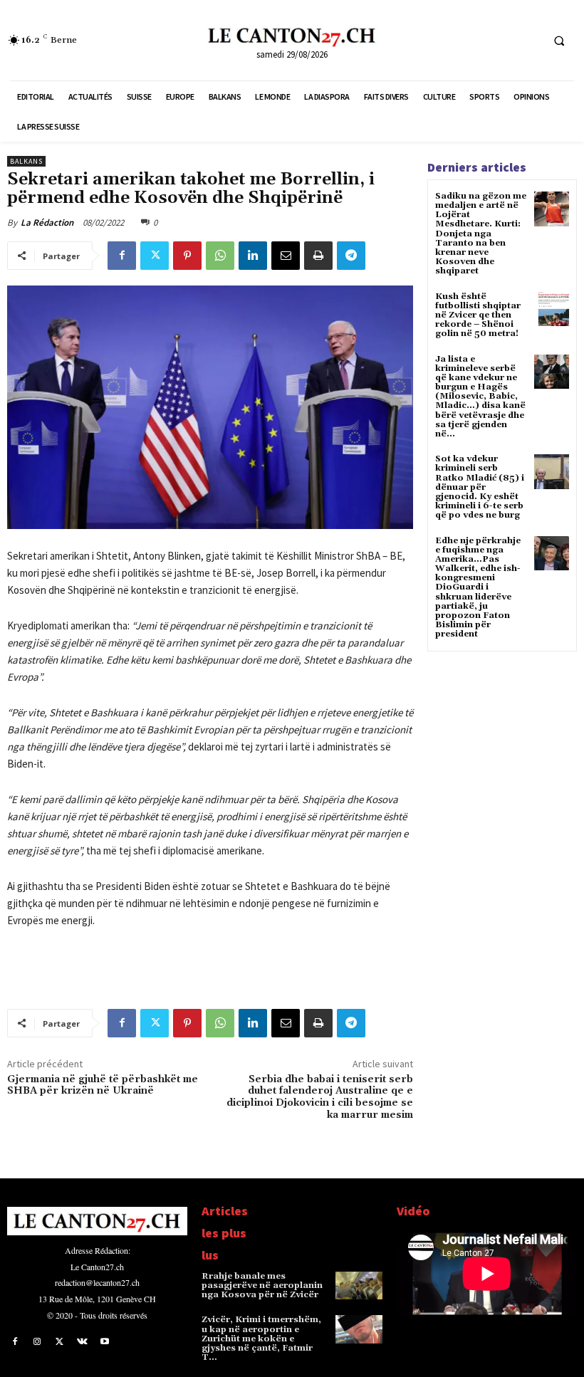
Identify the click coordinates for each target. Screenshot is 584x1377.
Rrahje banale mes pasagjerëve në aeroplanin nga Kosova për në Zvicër (262, 1285)
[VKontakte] (82, 1342)
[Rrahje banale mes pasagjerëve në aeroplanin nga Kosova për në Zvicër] (358, 1286)
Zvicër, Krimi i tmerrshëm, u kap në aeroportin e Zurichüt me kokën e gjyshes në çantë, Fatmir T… (261, 1338)
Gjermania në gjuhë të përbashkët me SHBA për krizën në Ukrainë (102, 1085)
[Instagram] (38, 1342)
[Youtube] (105, 1342)
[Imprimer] (318, 255)
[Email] (285, 255)
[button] (559, 40)
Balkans (26, 161)
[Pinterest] (187, 255)
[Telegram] (351, 255)
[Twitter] (154, 255)
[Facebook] (122, 255)
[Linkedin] (253, 255)
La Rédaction (47, 222)
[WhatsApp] (220, 255)
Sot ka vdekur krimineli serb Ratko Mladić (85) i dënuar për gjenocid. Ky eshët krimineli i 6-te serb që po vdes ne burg (479, 487)
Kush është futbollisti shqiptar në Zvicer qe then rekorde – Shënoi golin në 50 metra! (478, 315)
